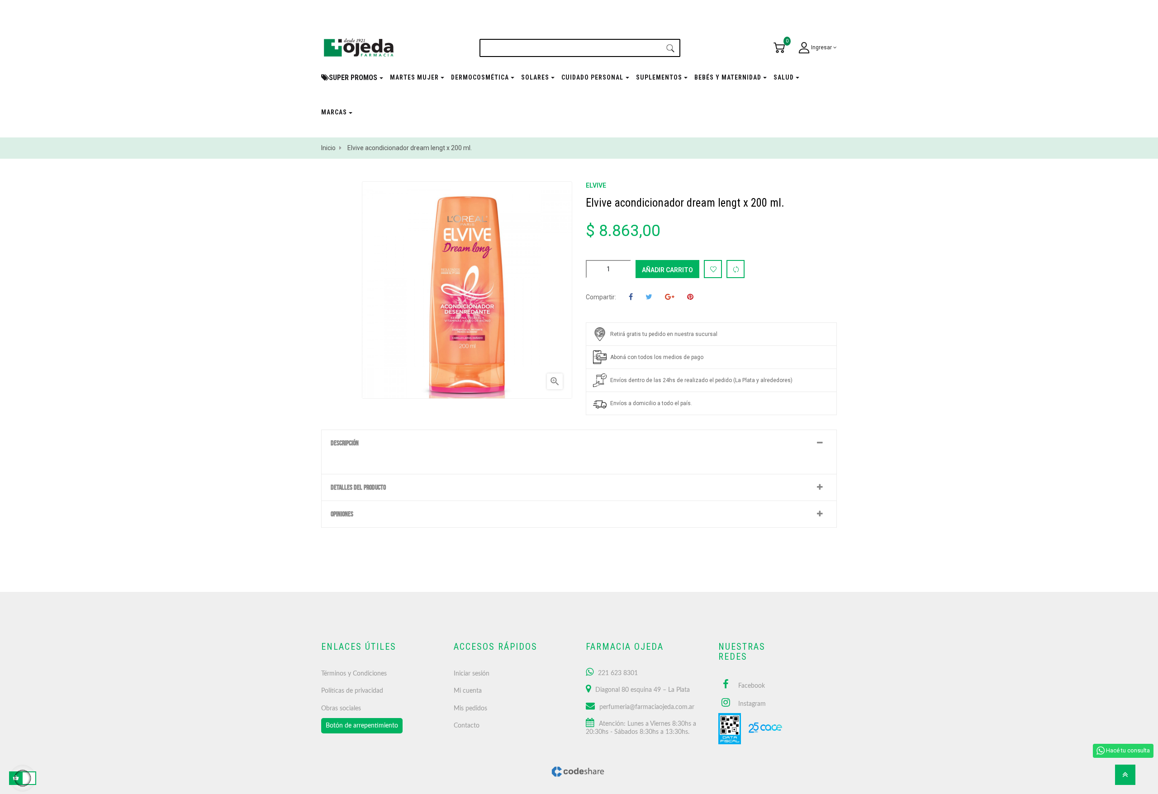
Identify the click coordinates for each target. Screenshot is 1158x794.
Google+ (669, 297)
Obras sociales (341, 708)
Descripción (345, 443)
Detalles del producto (358, 487)
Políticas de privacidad (352, 691)
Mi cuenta (468, 691)
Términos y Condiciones (354, 674)
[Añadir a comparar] (735, 269)
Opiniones (342, 514)
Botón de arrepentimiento (362, 726)
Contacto (466, 726)
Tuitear (648, 297)
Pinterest (690, 297)
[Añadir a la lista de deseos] (713, 269)
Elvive (596, 185)
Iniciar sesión (471, 674)
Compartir (631, 297)
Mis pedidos (470, 708)
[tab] (579, 443)
